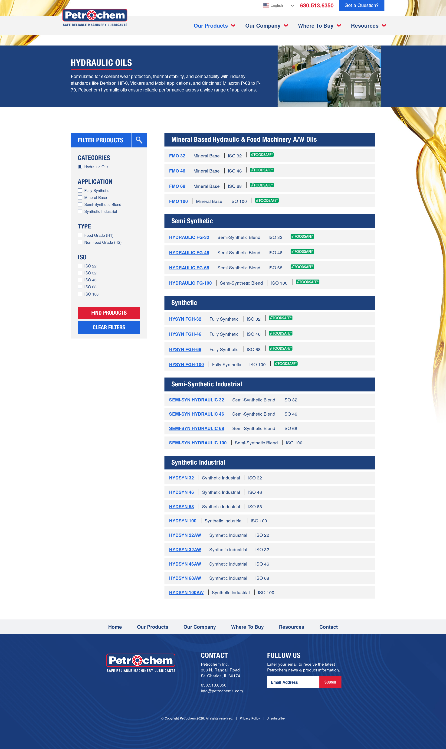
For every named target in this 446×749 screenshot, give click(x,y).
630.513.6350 (317, 5)
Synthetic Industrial (100, 211)
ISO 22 (90, 266)
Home (115, 626)
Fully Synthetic (96, 190)
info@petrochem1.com (222, 691)
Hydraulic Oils (96, 166)
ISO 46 (90, 279)
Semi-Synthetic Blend (102, 204)
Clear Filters (109, 328)
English (276, 5)
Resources (365, 25)
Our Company (263, 25)
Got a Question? (361, 5)
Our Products (211, 25)
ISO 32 (90, 272)
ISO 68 (90, 286)
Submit (331, 683)
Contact (328, 626)
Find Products (109, 313)
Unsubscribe (275, 718)
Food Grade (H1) (99, 235)
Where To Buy (316, 25)
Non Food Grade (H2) (103, 242)
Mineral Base (95, 197)
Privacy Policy (250, 718)
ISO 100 (91, 294)
